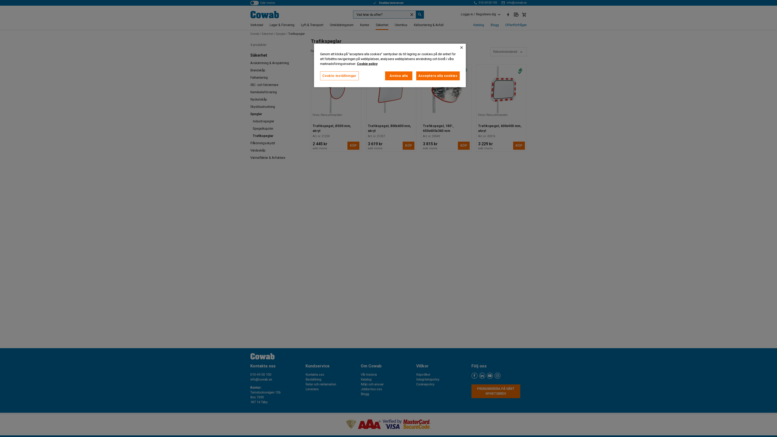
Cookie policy (367, 64)
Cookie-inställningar (339, 76)
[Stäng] (462, 48)
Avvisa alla (399, 76)
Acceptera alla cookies (437, 76)
